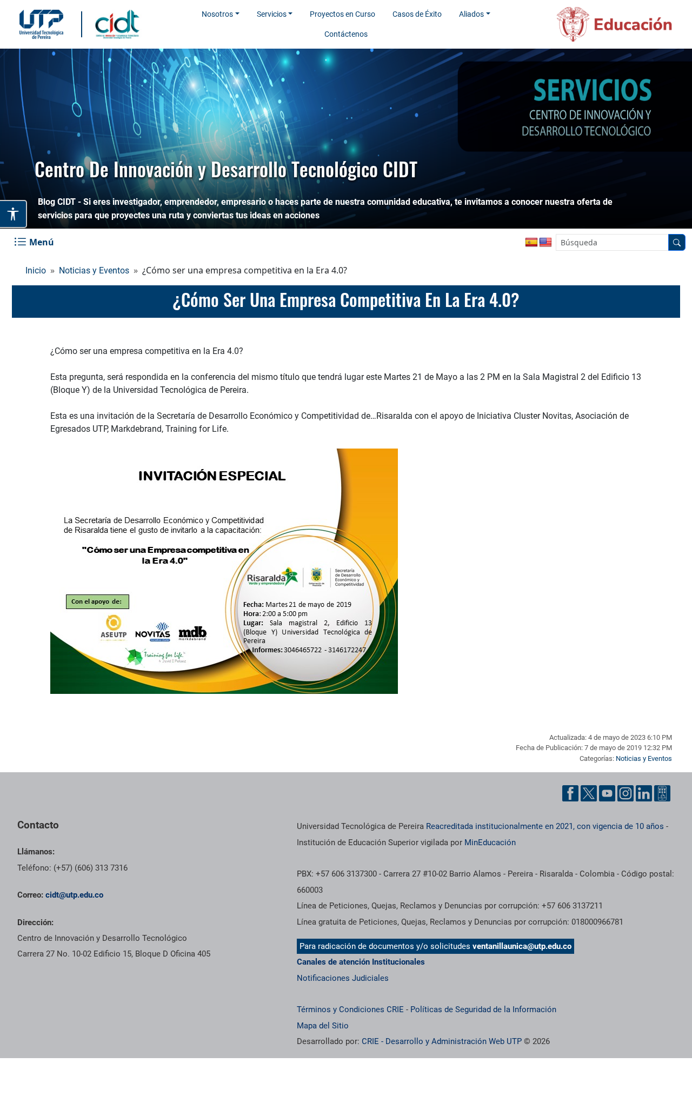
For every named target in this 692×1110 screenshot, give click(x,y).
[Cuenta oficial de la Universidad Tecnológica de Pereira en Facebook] (570, 793)
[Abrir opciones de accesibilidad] (13, 214)
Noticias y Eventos (94, 270)
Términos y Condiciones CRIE (350, 1009)
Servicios (272, 14)
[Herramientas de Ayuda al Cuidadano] (662, 793)
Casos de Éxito (417, 14)
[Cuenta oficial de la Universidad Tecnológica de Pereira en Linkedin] (644, 793)
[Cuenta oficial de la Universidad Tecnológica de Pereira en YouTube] (607, 793)
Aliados (471, 14)
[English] (545, 242)
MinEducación (490, 842)
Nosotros (217, 14)
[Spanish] (531, 242)
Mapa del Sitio (323, 1026)
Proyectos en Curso (342, 14)
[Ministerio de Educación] (600, 24)
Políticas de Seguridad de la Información (483, 1009)
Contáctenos (346, 34)
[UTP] (42, 24)
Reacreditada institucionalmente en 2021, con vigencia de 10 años (545, 826)
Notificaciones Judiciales (343, 978)
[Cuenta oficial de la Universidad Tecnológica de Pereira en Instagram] (625, 793)
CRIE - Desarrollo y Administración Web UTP (442, 1041)
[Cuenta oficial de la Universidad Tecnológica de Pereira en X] (589, 793)
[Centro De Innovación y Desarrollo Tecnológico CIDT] (119, 23)
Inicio (35, 270)
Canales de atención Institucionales (361, 962)
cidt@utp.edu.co (74, 895)
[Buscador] (677, 242)
